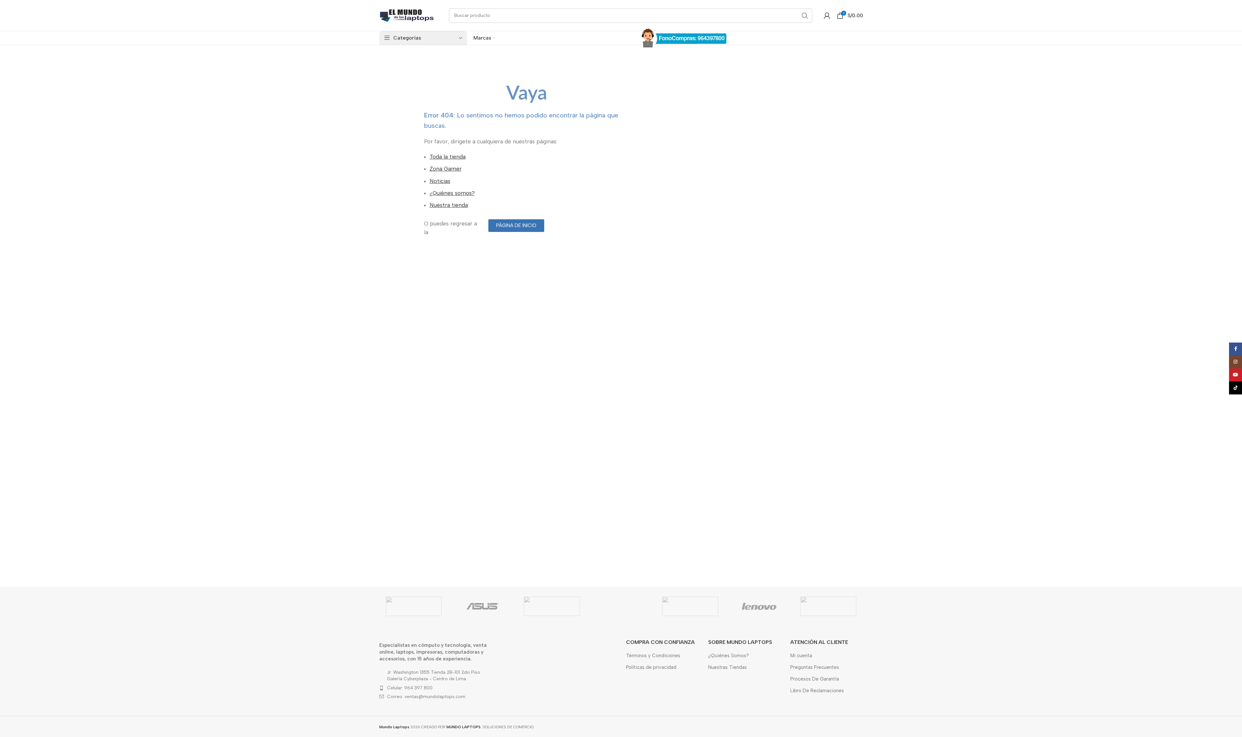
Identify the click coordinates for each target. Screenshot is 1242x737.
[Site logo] (406, 15)
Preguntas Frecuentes (814, 667)
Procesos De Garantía (814, 679)
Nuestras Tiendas (727, 667)
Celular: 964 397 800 (410, 688)
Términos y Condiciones (653, 655)
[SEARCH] (804, 15)
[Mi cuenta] (827, 15)
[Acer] (413, 606)
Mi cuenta (801, 655)
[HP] (690, 606)
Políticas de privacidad (651, 667)
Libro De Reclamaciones (817, 691)
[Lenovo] (759, 606)
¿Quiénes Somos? (728, 655)
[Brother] (551, 606)
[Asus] (482, 606)
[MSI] (828, 606)
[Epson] (621, 606)
